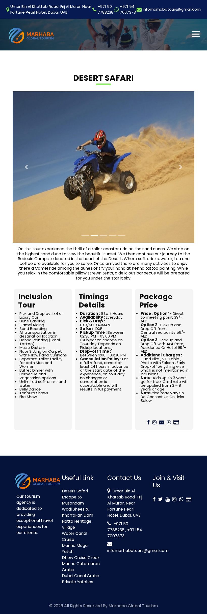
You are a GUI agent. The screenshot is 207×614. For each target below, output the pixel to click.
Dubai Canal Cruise (80, 576)
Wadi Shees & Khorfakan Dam (77, 512)
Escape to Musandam (73, 500)
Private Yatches (77, 582)
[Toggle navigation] (196, 34)
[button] (26, 167)
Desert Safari (75, 491)
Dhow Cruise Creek (81, 558)
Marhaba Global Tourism (133, 606)
